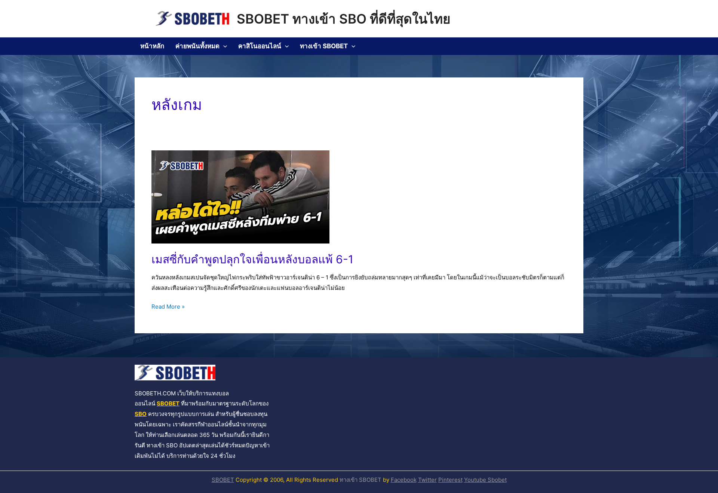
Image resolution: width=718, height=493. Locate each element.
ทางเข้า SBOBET (324, 46)
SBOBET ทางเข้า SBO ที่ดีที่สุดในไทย (344, 19)
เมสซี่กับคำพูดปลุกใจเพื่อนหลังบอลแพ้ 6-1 (252, 259)
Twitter (427, 479)
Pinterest (450, 479)
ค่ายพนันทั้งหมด (197, 46)
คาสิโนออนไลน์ (259, 46)
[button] (223, 46)
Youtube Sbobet (485, 479)
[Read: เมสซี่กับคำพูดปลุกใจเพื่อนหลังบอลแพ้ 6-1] (240, 196)
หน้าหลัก (152, 46)
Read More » (168, 305)
